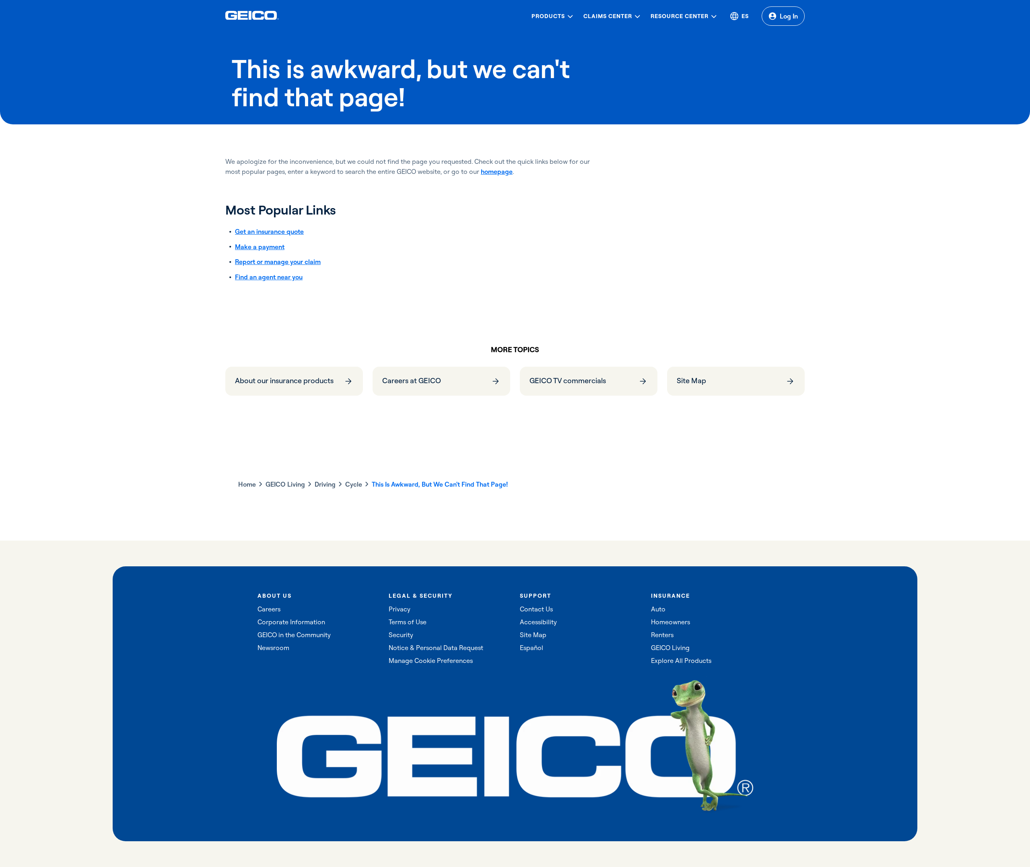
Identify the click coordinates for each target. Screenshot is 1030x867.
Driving (325, 484)
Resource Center (680, 16)
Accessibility (538, 622)
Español (531, 648)
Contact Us (536, 609)
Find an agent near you (269, 277)
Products (548, 16)
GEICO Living (285, 484)
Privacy (399, 609)
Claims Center (607, 16)
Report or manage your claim (278, 262)
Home (247, 484)
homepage (497, 171)
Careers (269, 609)
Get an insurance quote (269, 231)
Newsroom (273, 648)
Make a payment (259, 247)
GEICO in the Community (294, 635)
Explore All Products (681, 660)
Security (401, 635)
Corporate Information (291, 622)
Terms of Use (407, 622)
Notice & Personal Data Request (436, 648)
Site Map (533, 635)
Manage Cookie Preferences (431, 660)
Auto (658, 609)
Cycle (353, 484)
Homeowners (670, 622)
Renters (662, 635)
